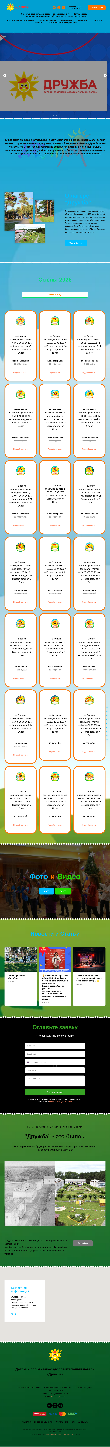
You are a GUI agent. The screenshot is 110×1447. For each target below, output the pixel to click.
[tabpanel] (55, 572)
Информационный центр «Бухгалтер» (59, 1434)
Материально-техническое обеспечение (45, 16)
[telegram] (63, 7)
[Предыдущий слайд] (4, 75)
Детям (97, 20)
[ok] (58, 7)
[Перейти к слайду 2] (56, 115)
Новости (39, 23)
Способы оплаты (80, 1422)
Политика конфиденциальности (37, 1422)
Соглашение (62, 1422)
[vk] (54, 7)
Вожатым (83, 20)
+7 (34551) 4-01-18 (59, 1394)
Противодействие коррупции (63, 23)
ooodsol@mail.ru (58, 1397)
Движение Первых (77, 16)
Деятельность (80, 14)
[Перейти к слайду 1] (53, 115)
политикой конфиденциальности (60, 1102)
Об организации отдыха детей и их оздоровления (45, 14)
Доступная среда (47, 20)
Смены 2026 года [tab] (55, 295)
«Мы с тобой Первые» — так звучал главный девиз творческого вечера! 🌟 (89, 978)
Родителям (66, 20)
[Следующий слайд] (105, 75)
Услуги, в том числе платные (20, 20)
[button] (97, 7)
